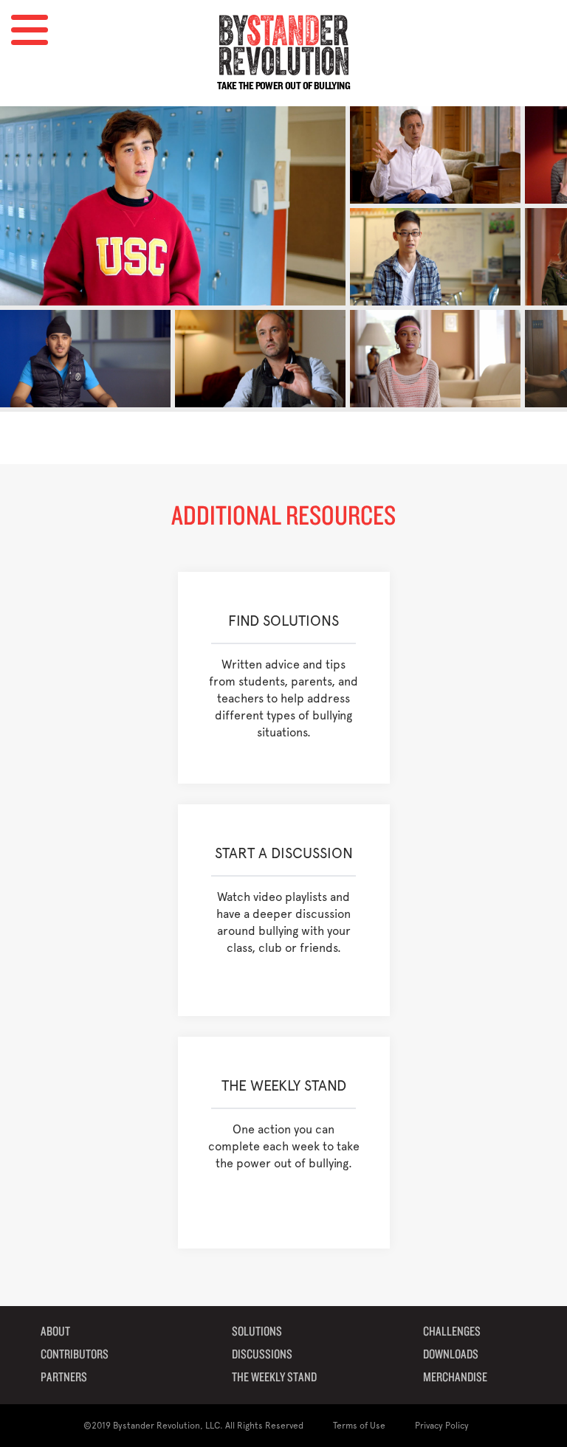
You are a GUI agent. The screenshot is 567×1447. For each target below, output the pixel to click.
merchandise (455, 1377)
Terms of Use (359, 1425)
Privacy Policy (442, 1425)
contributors (75, 1354)
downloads (450, 1354)
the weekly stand (274, 1377)
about (55, 1332)
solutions (257, 1332)
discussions (262, 1354)
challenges (452, 1332)
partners (64, 1377)
